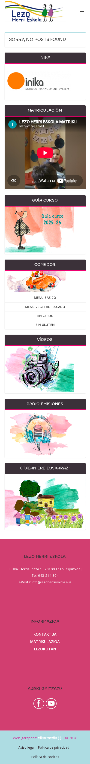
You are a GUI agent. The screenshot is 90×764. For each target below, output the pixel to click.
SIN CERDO (45, 315)
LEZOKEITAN (45, 649)
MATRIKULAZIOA (45, 641)
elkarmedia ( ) (49, 737)
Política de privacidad (53, 747)
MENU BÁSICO (45, 297)
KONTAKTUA (45, 634)
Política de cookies (45, 757)
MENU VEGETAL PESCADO (45, 307)
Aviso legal (26, 747)
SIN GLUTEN (45, 324)
